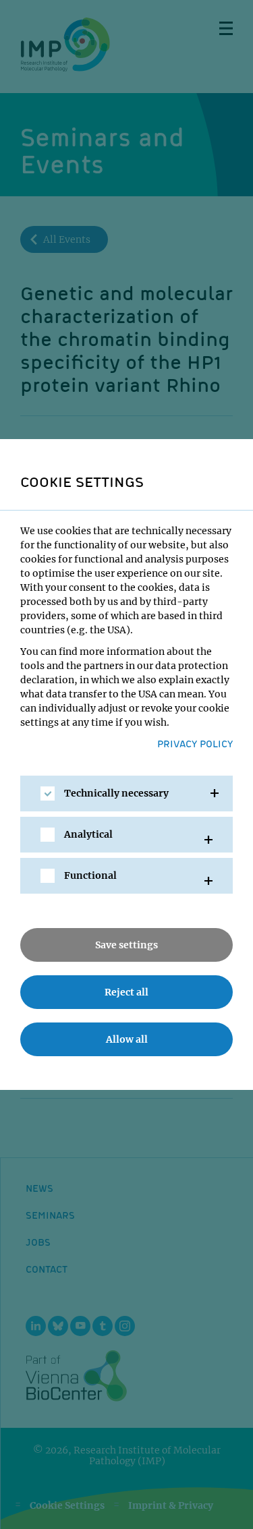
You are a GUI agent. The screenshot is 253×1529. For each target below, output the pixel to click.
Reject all (126, 992)
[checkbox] (47, 793)
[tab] (126, 793)
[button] (126, 793)
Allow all (127, 1039)
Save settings (126, 945)
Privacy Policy (195, 743)
